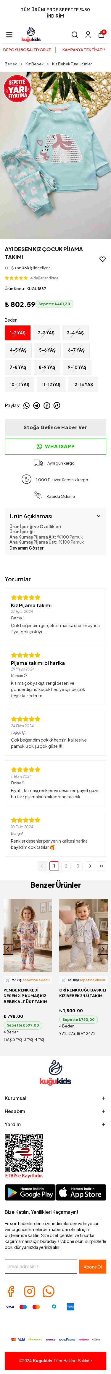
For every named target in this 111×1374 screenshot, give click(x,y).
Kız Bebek (34, 64)
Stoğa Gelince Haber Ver (55, 427)
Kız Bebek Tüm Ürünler (72, 64)
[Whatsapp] (48, 1291)
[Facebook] (11, 1291)
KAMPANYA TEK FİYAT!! (83, 49)
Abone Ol (93, 1266)
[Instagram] (30, 1291)
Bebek (11, 64)
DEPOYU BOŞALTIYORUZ (27, 49)
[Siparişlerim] (88, 34)
